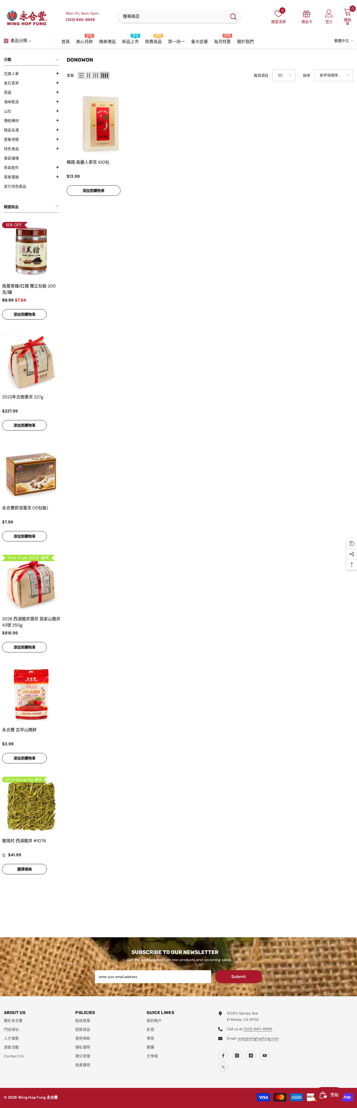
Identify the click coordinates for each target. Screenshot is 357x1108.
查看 (70, 75)
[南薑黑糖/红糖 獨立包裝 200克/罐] (31, 251)
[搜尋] (179, 16)
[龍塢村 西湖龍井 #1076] (31, 806)
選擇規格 (24, 869)
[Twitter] (223, 1067)
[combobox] (172, 16)
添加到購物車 (25, 314)
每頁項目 (261, 75)
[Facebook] (223, 1055)
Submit (238, 976)
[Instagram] (237, 1055)
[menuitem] (31, 73)
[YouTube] (265, 1055)
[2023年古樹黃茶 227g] (31, 362)
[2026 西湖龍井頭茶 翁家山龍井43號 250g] (31, 584)
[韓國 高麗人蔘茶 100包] (100, 123)
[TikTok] (251, 1055)
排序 (306, 75)
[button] (31, 73)
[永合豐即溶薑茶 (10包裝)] (31, 473)
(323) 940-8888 (258, 1029)
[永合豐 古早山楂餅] (31, 695)
